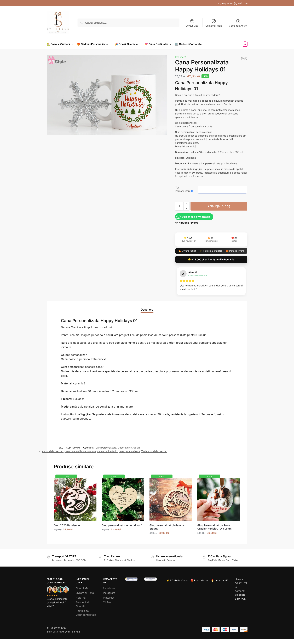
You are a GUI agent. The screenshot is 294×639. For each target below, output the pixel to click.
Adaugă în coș (218, 206)
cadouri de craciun (52, 451)
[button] (239, 44)
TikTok (107, 602)
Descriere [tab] (147, 309)
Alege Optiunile (171, 540)
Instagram (109, 592)
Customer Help (213, 25)
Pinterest (108, 597)
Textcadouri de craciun (154, 451)
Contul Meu (192, 25)
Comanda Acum (238, 25)
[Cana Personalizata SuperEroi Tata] (242, 58)
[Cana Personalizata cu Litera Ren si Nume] (245, 58)
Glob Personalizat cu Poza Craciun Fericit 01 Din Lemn (214, 527)
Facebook (109, 588)
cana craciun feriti (107, 451)
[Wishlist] (91, 479)
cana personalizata (129, 451)
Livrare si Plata (85, 592)
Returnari (81, 597)
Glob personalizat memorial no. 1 (122, 525)
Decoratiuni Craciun (129, 447)
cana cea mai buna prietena (80, 451)
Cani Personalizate (106, 447)
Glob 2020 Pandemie (67, 525)
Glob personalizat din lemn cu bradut (167, 527)
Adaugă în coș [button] (75, 536)
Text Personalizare (184, 189)
